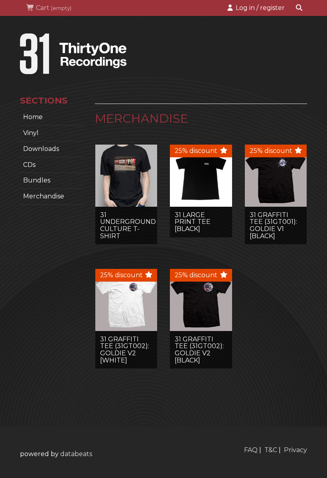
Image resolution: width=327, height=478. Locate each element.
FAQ (251, 450)
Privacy (295, 450)
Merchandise (43, 196)
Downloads (41, 149)
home (33, 117)
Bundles (36, 180)
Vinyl (31, 133)
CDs (29, 164)
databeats (76, 454)
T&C (270, 450)
